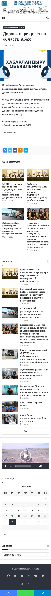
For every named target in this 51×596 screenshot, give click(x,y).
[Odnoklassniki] (20, 150)
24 (6, 522)
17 (6, 516)
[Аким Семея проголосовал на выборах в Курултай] (10, 419)
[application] (25, 456)
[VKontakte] (15, 150)
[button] (25, 456)
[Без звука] (40, 466)
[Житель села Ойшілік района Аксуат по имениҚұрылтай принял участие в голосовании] (10, 390)
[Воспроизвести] (6, 466)
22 (39, 516)
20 (25, 516)
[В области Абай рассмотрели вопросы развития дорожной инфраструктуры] (13, 214)
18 (12, 516)
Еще (25, 431)
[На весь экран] (45, 466)
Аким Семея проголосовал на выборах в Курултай (34, 418)
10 (6, 510)
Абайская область (11, 28)
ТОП (22, 28)
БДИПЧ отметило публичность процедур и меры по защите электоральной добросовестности (12, 191)
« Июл (5, 535)
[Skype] (26, 150)
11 (12, 510)
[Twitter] (10, 150)
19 (19, 516)
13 (25, 510)
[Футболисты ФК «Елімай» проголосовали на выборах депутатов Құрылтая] (10, 373)
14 (32, 510)
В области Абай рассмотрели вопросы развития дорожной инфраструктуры (12, 228)
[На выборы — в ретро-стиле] (10, 406)
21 (32, 516)
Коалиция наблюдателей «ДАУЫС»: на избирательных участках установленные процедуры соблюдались (34, 356)
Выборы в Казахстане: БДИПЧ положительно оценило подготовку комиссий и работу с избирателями (32, 295)
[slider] (23, 466)
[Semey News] (25, 10)
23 (45, 516)
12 (19, 510)
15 (39, 510)
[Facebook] (5, 150)
